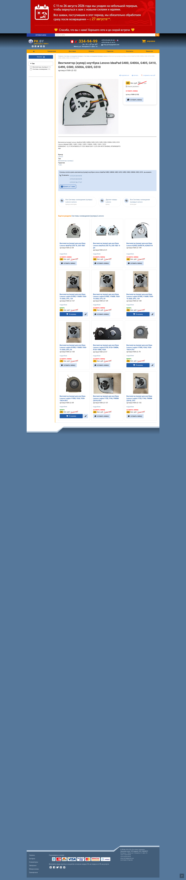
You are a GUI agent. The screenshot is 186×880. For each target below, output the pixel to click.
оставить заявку (136, 100)
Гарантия (110, 51)
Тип (33, 63)
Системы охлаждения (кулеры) (73, 56)
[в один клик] (85, 314)
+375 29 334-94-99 (76, 176)
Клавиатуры (33, 862)
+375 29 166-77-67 (76, 182)
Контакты (129, 51)
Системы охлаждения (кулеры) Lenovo (96, 56)
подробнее (63, 254)
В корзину (72, 314)
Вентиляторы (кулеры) (65, 161)
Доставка (72, 51)
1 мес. (60, 165)
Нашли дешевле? (133, 86)
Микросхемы (34, 869)
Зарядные (32, 865)
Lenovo (60, 157)
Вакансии (149, 51)
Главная (60, 56)
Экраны (32, 855)
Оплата (91, 51)
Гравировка (51, 51)
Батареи (32, 859)
